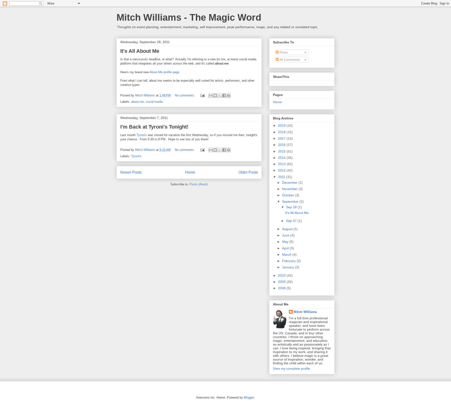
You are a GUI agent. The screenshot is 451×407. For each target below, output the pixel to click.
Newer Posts (131, 172)
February (289, 261)
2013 (282, 164)
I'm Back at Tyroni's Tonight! (154, 127)
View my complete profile (291, 368)
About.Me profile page (164, 72)
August (287, 229)
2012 (282, 170)
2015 (282, 151)
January (288, 267)
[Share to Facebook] (224, 95)
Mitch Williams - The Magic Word (189, 17)
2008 (282, 288)
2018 (282, 132)
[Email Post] (202, 95)
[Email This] (210, 95)
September (290, 201)
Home (190, 172)
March (287, 254)
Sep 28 (292, 207)
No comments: (185, 95)
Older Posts (248, 172)
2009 (282, 282)
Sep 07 (292, 221)
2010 (282, 275)
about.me (137, 101)
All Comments (289, 59)
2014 (282, 158)
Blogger (249, 397)
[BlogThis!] (215, 95)
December (290, 182)
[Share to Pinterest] (228, 95)
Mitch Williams (305, 312)
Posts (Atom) (199, 184)
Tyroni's (141, 135)
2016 (282, 145)
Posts (283, 52)
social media (154, 101)
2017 (282, 138)
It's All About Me (139, 51)
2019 (282, 125)
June (286, 235)
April (286, 248)
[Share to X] (219, 95)
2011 (282, 177)
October (288, 195)
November (290, 189)
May (285, 241)
